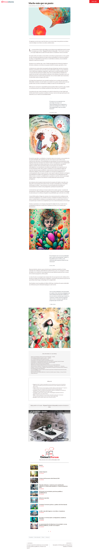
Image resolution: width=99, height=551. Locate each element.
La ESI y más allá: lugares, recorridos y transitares (52, 511)
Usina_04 (47, 537)
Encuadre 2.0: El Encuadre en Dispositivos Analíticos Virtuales (52, 518)
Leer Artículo (41, 466)
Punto (43, 537)
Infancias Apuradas (44, 498)
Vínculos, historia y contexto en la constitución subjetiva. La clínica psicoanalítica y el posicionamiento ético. (53, 486)
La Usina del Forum (32, 5)
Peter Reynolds (37, 537)
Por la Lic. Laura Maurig (40, 5)
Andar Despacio (43, 471)
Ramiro (41, 465)
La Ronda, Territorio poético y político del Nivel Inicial (53, 504)
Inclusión (31, 537)
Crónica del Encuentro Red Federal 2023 (49, 478)
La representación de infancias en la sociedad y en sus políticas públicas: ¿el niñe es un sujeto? (53, 525)
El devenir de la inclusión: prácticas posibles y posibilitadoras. (51, 492)
